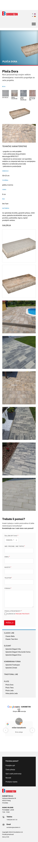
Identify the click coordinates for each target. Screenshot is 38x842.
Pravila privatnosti (8, 834)
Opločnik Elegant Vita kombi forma (17, 652)
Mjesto (7, 567)
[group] (19, 727)
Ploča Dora (9, 685)
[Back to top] (33, 838)
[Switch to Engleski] (35, 14)
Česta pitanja (10, 770)
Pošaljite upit (10, 765)
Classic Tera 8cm (11, 639)
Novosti (8, 778)
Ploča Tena (9, 688)
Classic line (9, 633)
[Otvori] (34, 24)
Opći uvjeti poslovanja (13, 774)
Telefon (8, 578)
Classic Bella (10, 636)
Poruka (7, 588)
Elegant (7, 646)
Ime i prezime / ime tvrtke (14, 546)
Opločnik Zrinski (11, 668)
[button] (32, 730)
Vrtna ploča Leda (11, 693)
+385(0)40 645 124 (12, 819)
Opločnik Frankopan (12, 665)
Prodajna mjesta (11, 782)
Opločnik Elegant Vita (13, 649)
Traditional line (11, 674)
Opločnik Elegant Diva (13, 655)
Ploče (6, 681)
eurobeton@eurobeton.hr (13, 827)
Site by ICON (5, 837)
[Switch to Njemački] (35, 16)
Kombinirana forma (12, 662)
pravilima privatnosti (22, 614)
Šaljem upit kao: (11, 535)
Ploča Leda (9, 690)
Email (7, 557)
